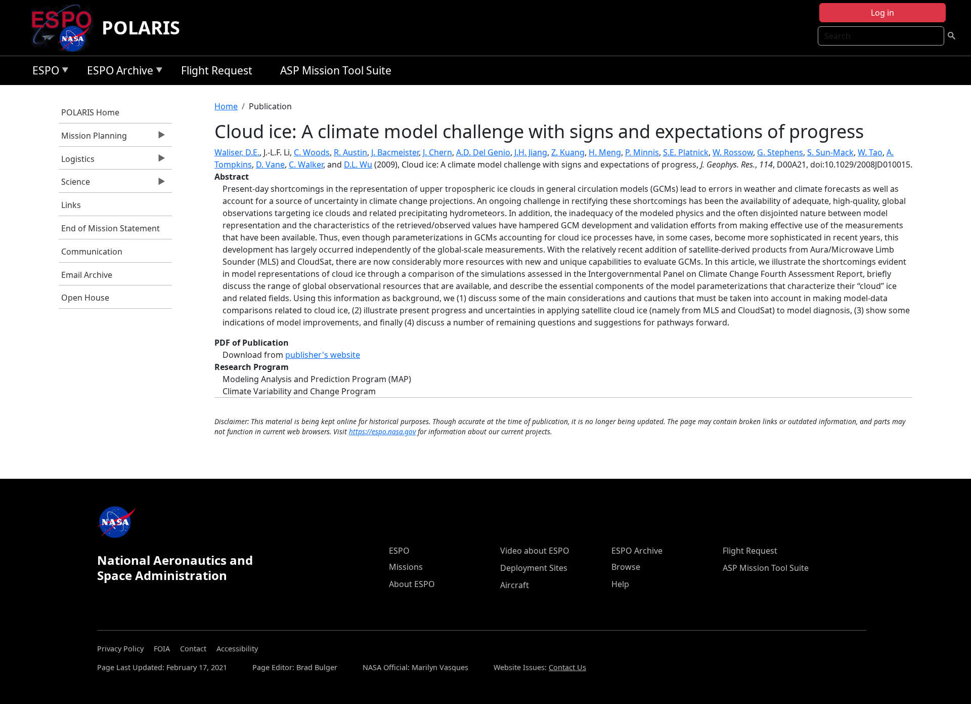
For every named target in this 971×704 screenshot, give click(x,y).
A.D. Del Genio (483, 152)
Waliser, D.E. (236, 152)
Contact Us (567, 667)
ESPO (43, 72)
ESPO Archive (117, 72)
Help (620, 584)
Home (226, 106)
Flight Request (216, 70)
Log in (882, 12)
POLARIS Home (90, 112)
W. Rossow (733, 152)
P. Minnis (642, 152)
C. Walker (306, 164)
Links (71, 205)
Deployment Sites (533, 567)
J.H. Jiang (530, 152)
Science (74, 184)
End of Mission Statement (110, 228)
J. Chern (437, 152)
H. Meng (605, 152)
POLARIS (141, 27)
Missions (406, 566)
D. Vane (270, 164)
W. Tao (870, 152)
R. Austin (350, 152)
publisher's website (322, 354)
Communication (91, 251)
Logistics (77, 161)
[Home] (65, 28)
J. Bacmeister (395, 152)
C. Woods (312, 152)
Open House (85, 297)
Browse (625, 566)
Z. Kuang (568, 152)
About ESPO (412, 584)
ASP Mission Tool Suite (335, 70)
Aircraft (514, 585)
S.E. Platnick (686, 152)
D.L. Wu (358, 164)
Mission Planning (93, 138)
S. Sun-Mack (830, 152)
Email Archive (86, 274)
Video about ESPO (534, 550)
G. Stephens (780, 152)
